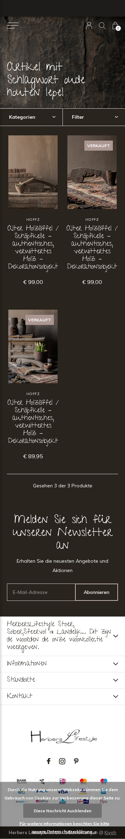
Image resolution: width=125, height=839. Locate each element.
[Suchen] (102, 25)
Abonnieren (96, 592)
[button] (12, 26)
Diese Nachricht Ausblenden (62, 810)
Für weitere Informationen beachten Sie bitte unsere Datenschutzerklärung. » (64, 827)
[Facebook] (48, 761)
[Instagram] (62, 761)
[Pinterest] (76, 761)
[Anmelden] (89, 25)
